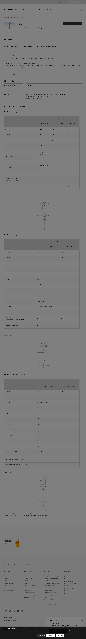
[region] (43, 633)
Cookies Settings (41, 635)
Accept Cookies (60, 635)
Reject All (50, 635)
